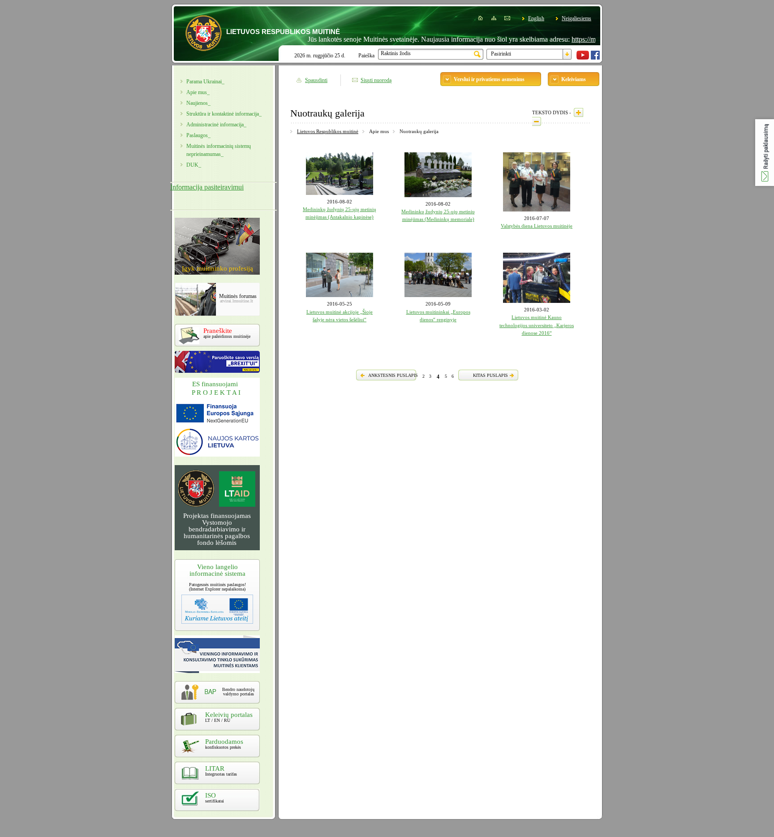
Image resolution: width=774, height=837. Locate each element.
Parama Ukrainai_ (205, 81)
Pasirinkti (501, 54)
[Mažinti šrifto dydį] (536, 121)
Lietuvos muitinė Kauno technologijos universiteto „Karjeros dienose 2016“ (536, 325)
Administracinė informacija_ (216, 124)
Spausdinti (316, 80)
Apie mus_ (198, 92)
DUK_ (193, 165)
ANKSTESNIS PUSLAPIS (393, 375)
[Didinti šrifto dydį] (578, 112)
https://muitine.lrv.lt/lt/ (582, 39)
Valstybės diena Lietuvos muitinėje (536, 226)
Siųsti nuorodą (376, 80)
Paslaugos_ (198, 135)
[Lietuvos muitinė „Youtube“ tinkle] (582, 58)
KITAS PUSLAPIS (490, 375)
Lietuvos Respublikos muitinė (327, 131)
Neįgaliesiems (576, 18)
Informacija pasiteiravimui (207, 187)
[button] (764, 152)
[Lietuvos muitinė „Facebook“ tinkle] (595, 58)
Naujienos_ (198, 103)
